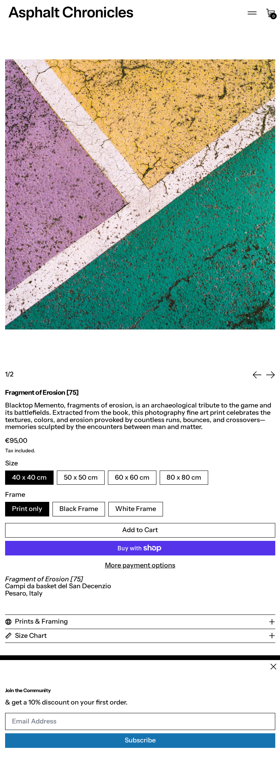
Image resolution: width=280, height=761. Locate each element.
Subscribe (140, 740)
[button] (140, 194)
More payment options (140, 565)
